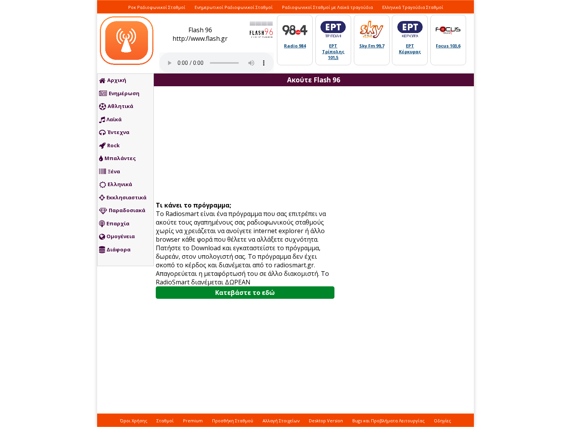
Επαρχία (117, 223)
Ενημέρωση (124, 93)
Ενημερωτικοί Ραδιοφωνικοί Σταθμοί (234, 7)
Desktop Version (326, 421)
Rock (113, 145)
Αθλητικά (120, 106)
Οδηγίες (442, 421)
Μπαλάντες (120, 158)
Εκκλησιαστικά (126, 197)
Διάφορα (118, 249)
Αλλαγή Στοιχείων (281, 421)
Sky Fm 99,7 (371, 46)
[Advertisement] (248, 144)
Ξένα (114, 171)
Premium (193, 421)
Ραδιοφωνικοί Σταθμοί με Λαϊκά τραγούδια (327, 7)
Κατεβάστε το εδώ (245, 292)
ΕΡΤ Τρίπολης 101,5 (333, 51)
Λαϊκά (114, 119)
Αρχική (116, 80)
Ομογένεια (120, 236)
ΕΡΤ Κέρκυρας (410, 48)
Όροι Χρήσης (133, 421)
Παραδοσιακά (127, 210)
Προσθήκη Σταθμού (232, 421)
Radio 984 (295, 46)
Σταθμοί (165, 421)
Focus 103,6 (448, 46)
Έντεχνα (118, 132)
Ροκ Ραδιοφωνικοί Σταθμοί (156, 7)
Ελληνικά (120, 184)
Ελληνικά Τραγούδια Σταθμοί (412, 7)
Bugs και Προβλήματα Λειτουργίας (388, 421)
